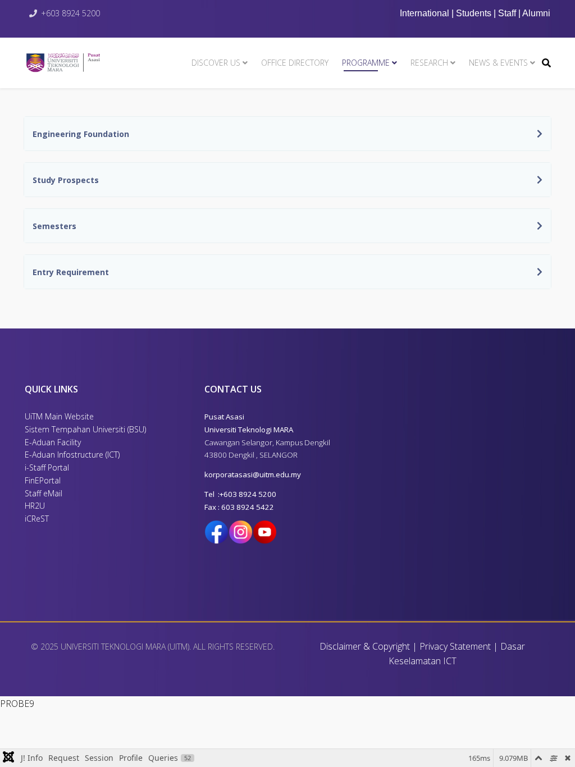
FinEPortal (43, 480)
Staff (507, 13)
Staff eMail (43, 493)
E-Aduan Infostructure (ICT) (72, 454)
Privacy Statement (455, 646)
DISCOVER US (215, 62)
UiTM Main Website (59, 416)
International (425, 13)
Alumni (536, 13)
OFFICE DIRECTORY (294, 62)
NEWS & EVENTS (498, 62)
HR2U (35, 505)
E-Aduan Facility (53, 442)
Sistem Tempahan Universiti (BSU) (85, 429)
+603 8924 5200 (70, 13)
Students (473, 13)
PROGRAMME (366, 62)
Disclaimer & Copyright (365, 646)
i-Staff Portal (47, 467)
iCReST (37, 518)
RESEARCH (429, 62)
